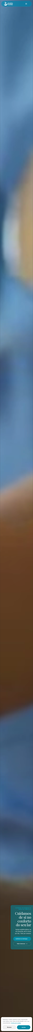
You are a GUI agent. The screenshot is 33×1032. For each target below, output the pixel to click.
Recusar (9, 1027)
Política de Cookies (16, 1023)
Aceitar (24, 1027)
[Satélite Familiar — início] (8, 4)
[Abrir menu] (26, 3)
